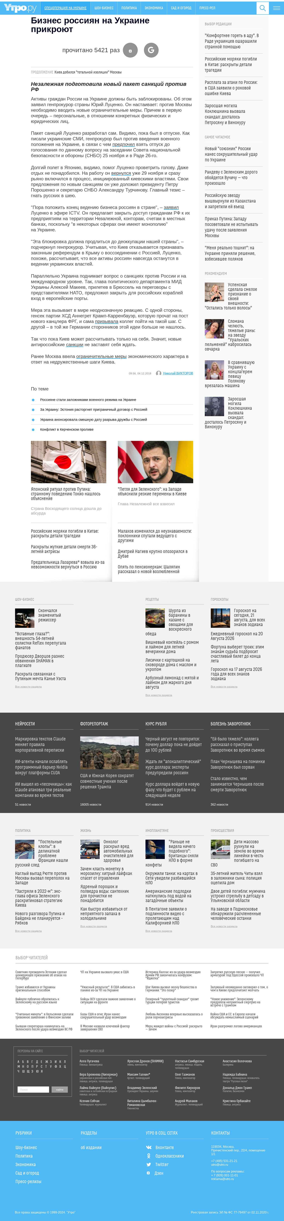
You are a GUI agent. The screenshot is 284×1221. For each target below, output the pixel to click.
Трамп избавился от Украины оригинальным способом (35, 989)
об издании (91, 1147)
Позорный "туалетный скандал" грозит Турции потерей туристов (172, 1001)
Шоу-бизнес (103, 8)
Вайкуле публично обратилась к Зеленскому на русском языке (37, 1001)
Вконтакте (165, 1147)
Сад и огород (181, 8)
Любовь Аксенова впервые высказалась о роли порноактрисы (174, 1016)
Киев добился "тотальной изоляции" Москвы (88, 72)
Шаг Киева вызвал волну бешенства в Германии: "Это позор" (171, 989)
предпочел (123, 144)
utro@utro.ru (219, 1164)
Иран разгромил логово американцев (236, 1026)
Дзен (159, 1173)
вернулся (121, 173)
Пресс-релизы (210, 8)
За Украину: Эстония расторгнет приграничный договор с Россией (93, 409)
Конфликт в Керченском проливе (67, 429)
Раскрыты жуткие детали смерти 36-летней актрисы (64, 549)
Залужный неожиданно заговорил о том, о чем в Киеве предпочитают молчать (239, 989)
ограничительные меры (101, 356)
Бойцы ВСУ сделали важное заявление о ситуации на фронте (108, 1001)
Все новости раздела (28, 686)
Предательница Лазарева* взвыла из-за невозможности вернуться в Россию (68, 565)
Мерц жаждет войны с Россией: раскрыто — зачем (173, 1028)
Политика (129, 8)
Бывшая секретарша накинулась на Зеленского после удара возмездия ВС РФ (43, 1028)
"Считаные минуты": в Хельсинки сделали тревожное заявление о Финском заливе (44, 1016)
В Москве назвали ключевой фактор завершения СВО (105, 1028)
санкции (74, 344)
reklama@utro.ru (222, 1179)
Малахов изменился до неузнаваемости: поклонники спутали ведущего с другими (155, 536)
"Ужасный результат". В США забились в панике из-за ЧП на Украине (107, 989)
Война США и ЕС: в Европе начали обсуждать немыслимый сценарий (234, 1016)
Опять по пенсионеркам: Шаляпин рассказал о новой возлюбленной (149, 569)
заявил (171, 207)
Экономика (154, 8)
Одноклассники (170, 1156)
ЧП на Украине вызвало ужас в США (104, 972)
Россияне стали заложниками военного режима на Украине (88, 399)
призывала (106, 321)
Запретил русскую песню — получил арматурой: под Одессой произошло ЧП (237, 974)
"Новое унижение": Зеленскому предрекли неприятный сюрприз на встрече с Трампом (235, 1002)
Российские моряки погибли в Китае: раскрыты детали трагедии (65, 534)
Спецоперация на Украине (65, 8)
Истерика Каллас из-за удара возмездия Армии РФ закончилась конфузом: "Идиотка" (173, 975)
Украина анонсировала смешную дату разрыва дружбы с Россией (93, 419)
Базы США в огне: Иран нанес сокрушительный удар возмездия (103, 1016)
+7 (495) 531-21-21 (224, 1161)
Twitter (162, 1164)
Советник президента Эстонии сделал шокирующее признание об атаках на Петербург (41, 975)
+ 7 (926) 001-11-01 (224, 1175)
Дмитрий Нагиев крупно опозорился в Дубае (153, 554)
